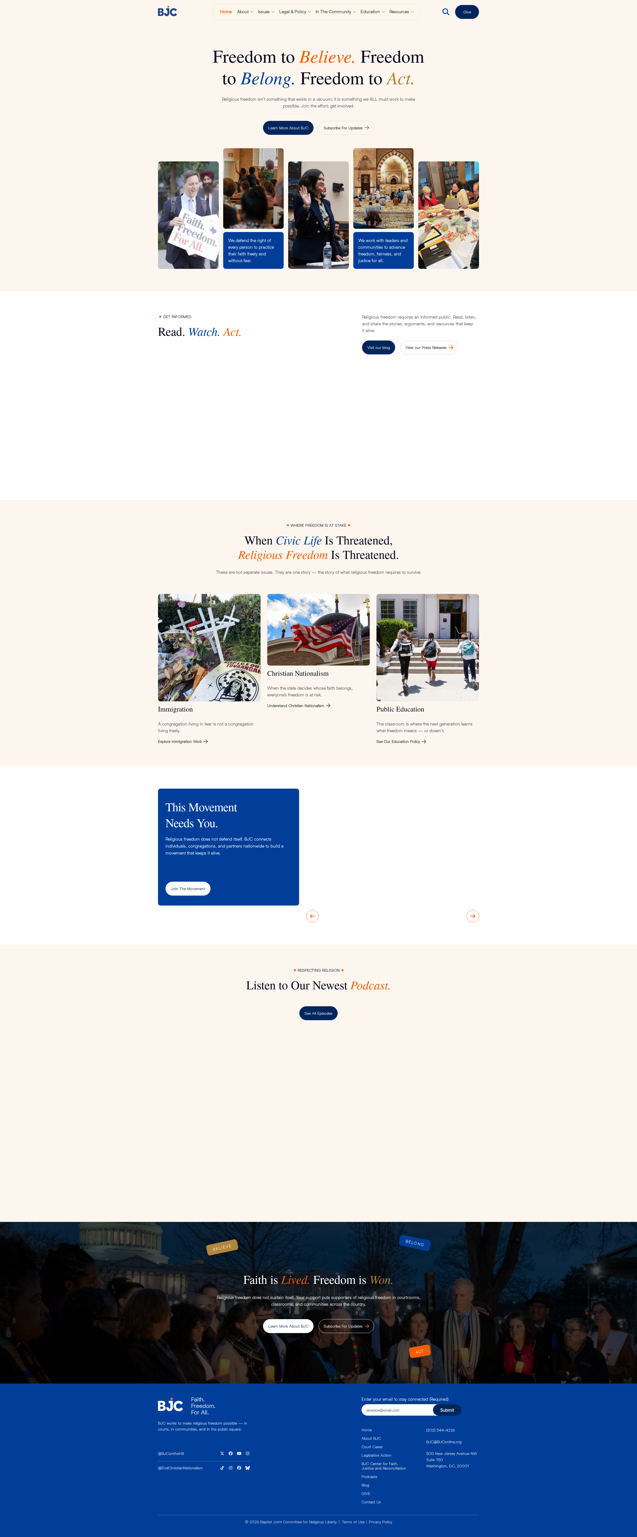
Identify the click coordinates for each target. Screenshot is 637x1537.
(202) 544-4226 (440, 1430)
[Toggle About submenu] (252, 12)
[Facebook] (231, 1453)
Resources (399, 11)
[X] (222, 1453)
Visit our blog (378, 347)
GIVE (366, 1493)
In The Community (333, 11)
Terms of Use (353, 1521)
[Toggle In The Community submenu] (355, 12)
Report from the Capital (184, 446)
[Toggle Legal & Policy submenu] (310, 12)
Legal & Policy (292, 11)
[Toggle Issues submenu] (273, 12)
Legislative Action (376, 1455)
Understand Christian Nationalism (295, 705)
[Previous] (312, 916)
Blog (365, 1485)
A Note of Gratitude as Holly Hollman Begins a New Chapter (356, 450)
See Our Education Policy (398, 741)
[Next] (473, 916)
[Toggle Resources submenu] (413, 12)
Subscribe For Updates (343, 127)
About (243, 11)
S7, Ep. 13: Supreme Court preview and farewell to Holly (358, 1066)
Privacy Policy (380, 1521)
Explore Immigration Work (180, 741)
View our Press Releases (426, 347)
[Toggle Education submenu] (383, 12)
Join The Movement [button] (188, 888)
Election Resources (262, 446)
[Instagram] (248, 1453)
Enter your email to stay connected (405, 1399)
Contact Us (371, 1501)
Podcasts (369, 1476)
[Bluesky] (248, 1468)
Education (370, 11)
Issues (264, 11)
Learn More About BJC (288, 127)
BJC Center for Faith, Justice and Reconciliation (384, 1465)
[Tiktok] (222, 1468)
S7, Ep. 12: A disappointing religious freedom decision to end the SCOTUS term (246, 1154)
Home (226, 11)
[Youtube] (239, 1453)
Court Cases (372, 1446)
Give (467, 11)
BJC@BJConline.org (444, 1441)
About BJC (371, 1438)
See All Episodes (318, 1013)
